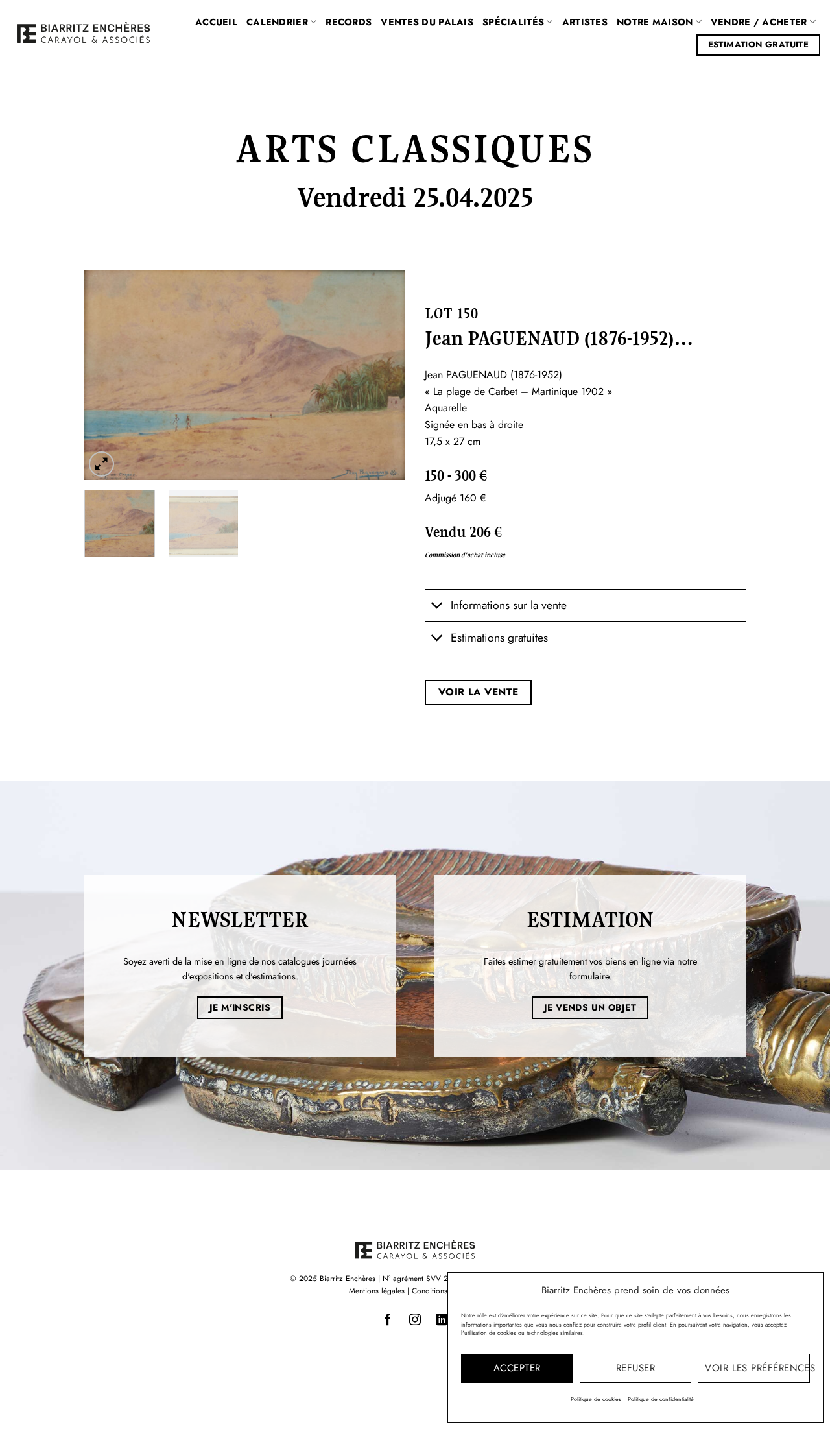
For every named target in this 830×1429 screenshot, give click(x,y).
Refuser (635, 1368)
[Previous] (107, 375)
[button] (101, 464)
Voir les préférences (757, 1368)
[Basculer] (437, 607)
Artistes (585, 22)
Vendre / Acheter (759, 22)
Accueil (216, 22)
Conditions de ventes (446, 1291)
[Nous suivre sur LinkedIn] (441, 1320)
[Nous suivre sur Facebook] (388, 1320)
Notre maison (655, 22)
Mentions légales (377, 1291)
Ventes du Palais (427, 22)
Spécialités (513, 22)
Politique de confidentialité (661, 1399)
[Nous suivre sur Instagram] (415, 1320)
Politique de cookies (596, 1399)
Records (349, 22)
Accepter (517, 1368)
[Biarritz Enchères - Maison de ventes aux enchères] (83, 32)
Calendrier (277, 22)
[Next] (382, 375)
